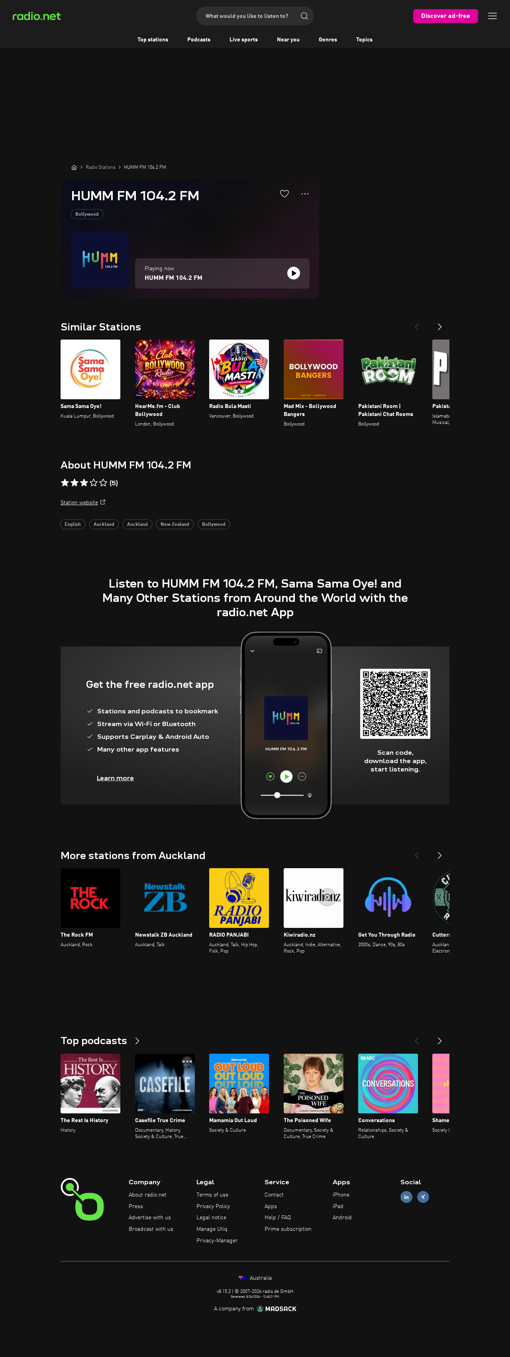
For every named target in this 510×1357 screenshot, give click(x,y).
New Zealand (175, 524)
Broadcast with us (151, 1229)
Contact (274, 1195)
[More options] (305, 194)
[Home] (74, 167)
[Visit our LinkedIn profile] (406, 1197)
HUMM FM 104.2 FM (173, 278)
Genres (328, 40)
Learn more (115, 778)
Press (136, 1206)
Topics (364, 40)
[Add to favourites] (284, 193)
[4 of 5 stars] (93, 483)
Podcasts (198, 40)
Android (342, 1217)
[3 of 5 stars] (84, 483)
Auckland (104, 524)
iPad (338, 1206)
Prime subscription (288, 1229)
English (73, 524)
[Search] (304, 16)
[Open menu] (492, 16)
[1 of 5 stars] (65, 483)
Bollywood (87, 214)
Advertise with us (150, 1217)
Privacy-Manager (217, 1241)
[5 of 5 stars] (103, 483)
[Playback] (293, 273)
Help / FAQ (278, 1217)
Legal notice (211, 1217)
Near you (288, 40)
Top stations (152, 40)
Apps (271, 1206)
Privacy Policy (213, 1206)
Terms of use (212, 1195)
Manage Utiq (212, 1229)
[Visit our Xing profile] (423, 1197)
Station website (79, 503)
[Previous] (416, 323)
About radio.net (148, 1195)
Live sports (244, 40)
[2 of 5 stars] (74, 483)
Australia (260, 1278)
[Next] (439, 323)
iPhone (341, 1195)
